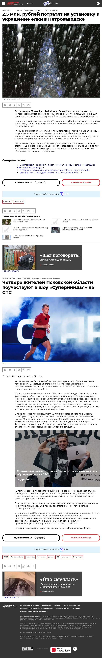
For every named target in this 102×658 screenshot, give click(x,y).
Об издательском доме (29, 605)
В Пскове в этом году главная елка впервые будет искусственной (54, 170)
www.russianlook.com (15, 99)
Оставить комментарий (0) (81, 182)
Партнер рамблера (42, 648)
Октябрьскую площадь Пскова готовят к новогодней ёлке (50, 172)
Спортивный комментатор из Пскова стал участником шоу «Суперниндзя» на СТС (57, 473)
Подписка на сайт (62, 608)
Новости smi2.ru (10, 271)
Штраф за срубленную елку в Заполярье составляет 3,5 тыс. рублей (77, 229)
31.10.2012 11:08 (7, 10)
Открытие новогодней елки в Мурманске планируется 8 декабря (29, 221)
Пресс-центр (46, 605)
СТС (3, 364)
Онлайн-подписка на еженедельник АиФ (36, 608)
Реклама (57, 605)
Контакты (76, 608)
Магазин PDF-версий (72, 605)
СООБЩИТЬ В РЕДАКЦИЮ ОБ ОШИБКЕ (33, 611)
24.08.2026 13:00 (8, 278)
